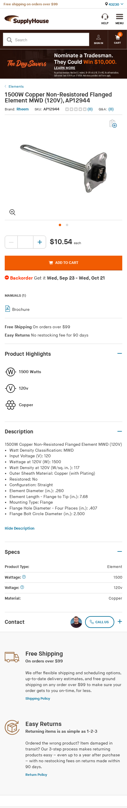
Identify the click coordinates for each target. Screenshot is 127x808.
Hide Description (20, 528)
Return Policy (36, 775)
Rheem (23, 109)
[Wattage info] (24, 577)
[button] (79, 109)
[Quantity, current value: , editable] (25, 242)
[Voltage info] (22, 588)
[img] (76, 109)
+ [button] (119, 622)
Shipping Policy (37, 698)
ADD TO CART (66, 262)
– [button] (119, 353)
